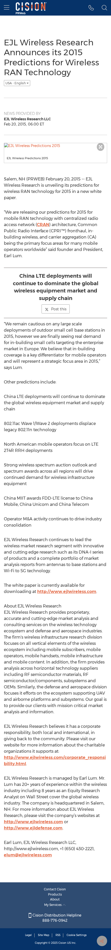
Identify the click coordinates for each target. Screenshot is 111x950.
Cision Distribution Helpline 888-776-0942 (56, 918)
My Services (53, 905)
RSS (58, 935)
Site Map (43, 935)
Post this (58, 309)
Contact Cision (55, 889)
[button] (91, 8)
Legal (28, 935)
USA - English (16, 83)
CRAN (43, 224)
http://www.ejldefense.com (33, 828)
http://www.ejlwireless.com (66, 591)
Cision (62, 943)
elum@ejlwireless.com (28, 855)
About (55, 899)
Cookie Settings (77, 935)
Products (55, 894)
